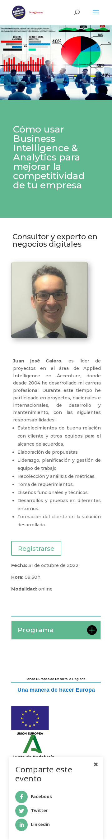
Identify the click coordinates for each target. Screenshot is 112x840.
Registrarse (36, 548)
